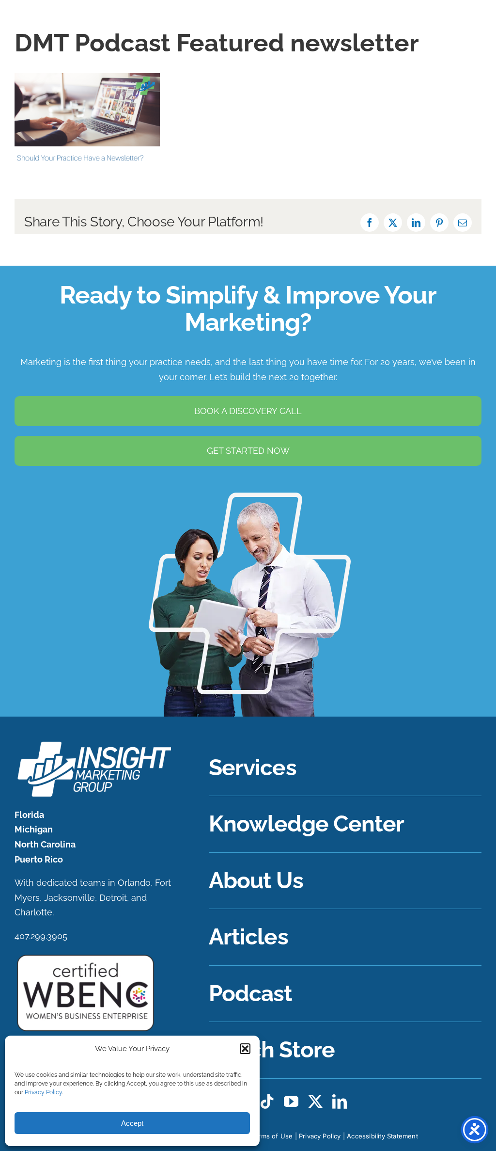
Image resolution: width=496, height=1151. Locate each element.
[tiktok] (267, 1101)
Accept (132, 1123)
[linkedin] (339, 1101)
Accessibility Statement (382, 1136)
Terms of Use (272, 1136)
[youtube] (291, 1101)
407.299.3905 (41, 936)
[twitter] (315, 1101)
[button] (245, 1049)
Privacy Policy (43, 1092)
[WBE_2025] (85, 957)
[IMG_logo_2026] (93, 744)
